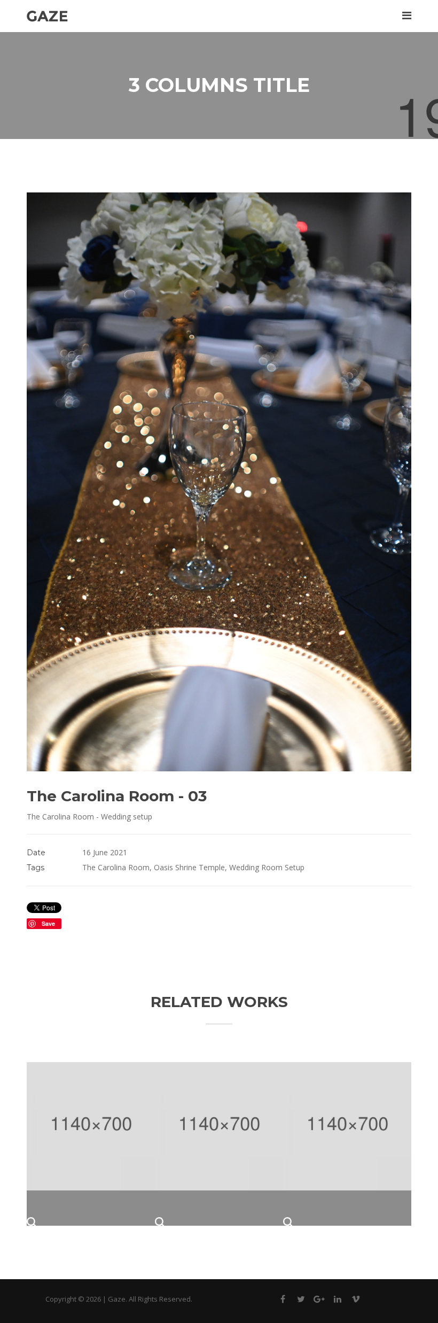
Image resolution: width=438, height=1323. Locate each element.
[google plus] (319, 1301)
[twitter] (301, 1301)
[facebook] (283, 1301)
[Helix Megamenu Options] (406, 15)
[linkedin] (337, 1301)
